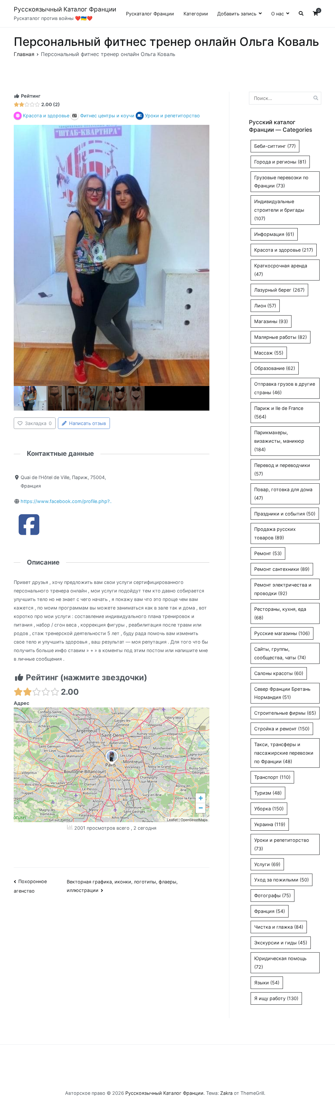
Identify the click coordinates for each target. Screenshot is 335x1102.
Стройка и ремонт (281, 728)
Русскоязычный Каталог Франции (65, 9)
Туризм (268, 793)
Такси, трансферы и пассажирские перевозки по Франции (283, 753)
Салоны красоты (278, 673)
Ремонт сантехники (281, 569)
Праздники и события (284, 513)
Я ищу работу (276, 998)
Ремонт (268, 553)
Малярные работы (280, 337)
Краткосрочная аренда (280, 270)
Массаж (268, 353)
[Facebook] (29, 531)
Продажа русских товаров (275, 533)
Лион (265, 305)
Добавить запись (236, 13)
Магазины (271, 321)
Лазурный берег (279, 290)
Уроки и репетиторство (281, 844)
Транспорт (272, 777)
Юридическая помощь (280, 963)
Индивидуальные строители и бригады (279, 210)
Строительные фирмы (285, 713)
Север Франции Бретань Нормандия (282, 693)
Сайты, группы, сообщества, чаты (280, 653)
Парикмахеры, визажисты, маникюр (279, 441)
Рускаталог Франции (150, 13)
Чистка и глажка (278, 927)
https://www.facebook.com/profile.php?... (67, 501)
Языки (266, 982)
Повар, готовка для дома (283, 494)
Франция (269, 911)
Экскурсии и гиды (280, 942)
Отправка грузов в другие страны (284, 388)
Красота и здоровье (283, 250)
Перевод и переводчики (282, 469)
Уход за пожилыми (281, 879)
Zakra (226, 1093)
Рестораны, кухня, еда (280, 613)
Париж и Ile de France (278, 412)
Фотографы (272, 895)
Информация (274, 234)
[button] (200, 798)
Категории (196, 13)
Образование (274, 368)
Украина (269, 824)
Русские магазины (282, 633)
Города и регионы (280, 161)
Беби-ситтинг (275, 146)
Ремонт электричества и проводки (282, 589)
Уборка (269, 808)
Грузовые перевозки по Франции (281, 182)
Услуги (267, 864)
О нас (277, 13)
